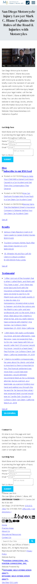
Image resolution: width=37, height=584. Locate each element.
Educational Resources (11, 534)
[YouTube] (14, 522)
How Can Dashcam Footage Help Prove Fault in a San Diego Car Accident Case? (18, 196)
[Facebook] (26, 518)
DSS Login (14, 582)
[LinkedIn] (33, 518)
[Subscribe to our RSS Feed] (17, 171)
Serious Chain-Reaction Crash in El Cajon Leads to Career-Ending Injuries (19, 235)
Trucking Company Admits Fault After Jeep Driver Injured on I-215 (19, 245)
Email (5, 147)
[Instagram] (3, 522)
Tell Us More (7, 155)
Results (6, 227)
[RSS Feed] (11, 522)
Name (5, 141)
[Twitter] (30, 518)
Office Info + (27, 509)
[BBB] (15, 518)
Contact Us (6, 537)
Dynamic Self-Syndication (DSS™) (16, 577)
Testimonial (8, 273)
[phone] (27, 2)
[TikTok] (23, 518)
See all (4, 219)
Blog (4, 168)
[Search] (32, 541)
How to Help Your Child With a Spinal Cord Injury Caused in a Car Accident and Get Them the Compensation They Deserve (19, 182)
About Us (6, 531)
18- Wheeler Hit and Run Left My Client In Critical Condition (17, 256)
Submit (7, 159)
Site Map (5, 582)
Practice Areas (8, 528)
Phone (5, 144)
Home (4, 525)
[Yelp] (19, 518)
